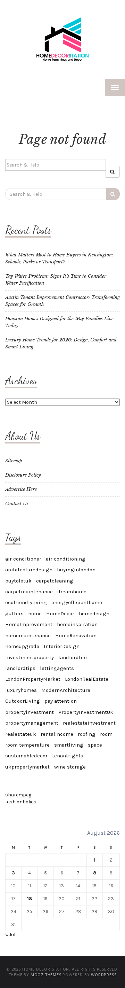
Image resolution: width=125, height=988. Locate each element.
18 (29, 899)
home (35, 613)
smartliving (68, 745)
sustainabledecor (26, 755)
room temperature (27, 745)
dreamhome (71, 591)
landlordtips (20, 668)
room (106, 734)
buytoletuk (18, 581)
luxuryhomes (21, 690)
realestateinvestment (89, 723)
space (95, 745)
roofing (86, 734)
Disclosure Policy (23, 475)
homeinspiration (77, 624)
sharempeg (18, 795)
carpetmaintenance (29, 591)
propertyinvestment (29, 712)
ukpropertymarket (27, 767)
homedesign (94, 613)
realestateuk (20, 734)
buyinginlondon (76, 569)
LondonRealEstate (86, 679)
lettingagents (57, 668)
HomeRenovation (76, 635)
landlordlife (72, 657)
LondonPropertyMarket (32, 679)
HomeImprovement (28, 624)
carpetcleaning (54, 581)
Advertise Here (21, 489)
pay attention (60, 701)
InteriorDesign (62, 646)
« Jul (10, 934)
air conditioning (65, 559)
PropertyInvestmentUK (85, 712)
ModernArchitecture (65, 690)
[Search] (113, 172)
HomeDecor (60, 613)
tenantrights (67, 755)
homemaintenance (28, 635)
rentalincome (57, 734)
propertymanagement (31, 723)
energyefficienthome (76, 602)
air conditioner (23, 559)
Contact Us (16, 504)
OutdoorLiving (22, 701)
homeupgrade (22, 646)
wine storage (70, 767)
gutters (14, 613)
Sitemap (13, 461)
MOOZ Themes (46, 974)
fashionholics (20, 802)
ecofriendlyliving (26, 602)
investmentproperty (29, 657)
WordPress (103, 974)
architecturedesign (28, 569)
